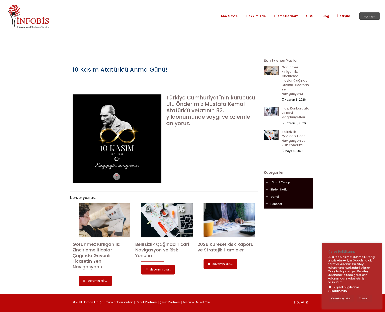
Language (368, 16)
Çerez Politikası (169, 302)
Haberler (276, 204)
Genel (275, 197)
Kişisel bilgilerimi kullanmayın (343, 289)
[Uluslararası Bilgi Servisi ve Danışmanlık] (32, 16)
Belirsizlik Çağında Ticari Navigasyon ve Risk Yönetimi (162, 250)
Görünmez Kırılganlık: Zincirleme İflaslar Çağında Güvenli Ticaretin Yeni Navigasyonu (96, 255)
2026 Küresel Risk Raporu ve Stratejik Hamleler (226, 247)
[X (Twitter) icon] (298, 302)
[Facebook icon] (294, 302)
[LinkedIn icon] (302, 302)
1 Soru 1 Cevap (280, 182)
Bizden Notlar (280, 189)
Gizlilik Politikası (147, 302)
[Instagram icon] (306, 302)
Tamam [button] (364, 298)
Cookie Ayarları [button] (341, 298)
